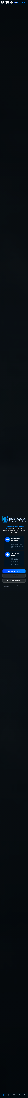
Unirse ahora (14, 576)
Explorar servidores (14, 571)
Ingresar (22, 2)
